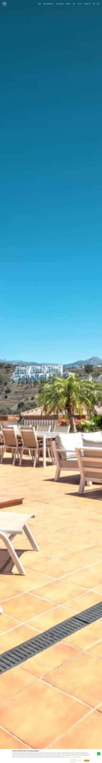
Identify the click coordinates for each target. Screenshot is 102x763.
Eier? (74, 3)
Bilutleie (68, 3)
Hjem (39, 3)
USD (98, 3)
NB (94, 3)
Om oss (80, 3)
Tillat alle (87, 760)
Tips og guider (60, 3)
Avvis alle (80, 760)
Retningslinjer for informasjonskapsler (72, 756)
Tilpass (73, 760)
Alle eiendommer (48, 3)
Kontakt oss (87, 3)
